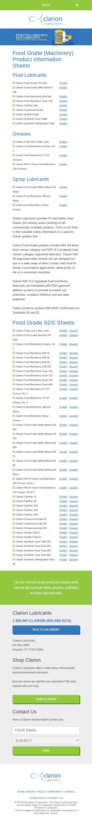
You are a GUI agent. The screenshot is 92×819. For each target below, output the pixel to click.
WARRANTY (55, 791)
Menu (46, 5)
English (63, 83)
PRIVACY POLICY (36, 791)
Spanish (73, 330)
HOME (21, 791)
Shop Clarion (46, 699)
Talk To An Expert (46, 629)
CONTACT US (55, 798)
